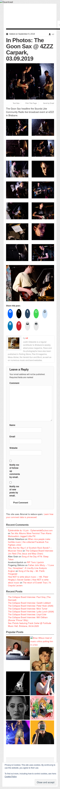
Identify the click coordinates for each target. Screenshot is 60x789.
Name (12, 425)
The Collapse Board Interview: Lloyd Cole (27, 614)
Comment (14, 383)
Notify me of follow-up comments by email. (14, 471)
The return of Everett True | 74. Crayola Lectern (29, 584)
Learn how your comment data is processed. (29, 516)
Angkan (11, 570)
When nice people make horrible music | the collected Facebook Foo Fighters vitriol (29, 541)
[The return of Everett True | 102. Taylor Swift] (18, 732)
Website (13, 447)
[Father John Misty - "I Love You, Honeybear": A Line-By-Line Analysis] (42, 708)
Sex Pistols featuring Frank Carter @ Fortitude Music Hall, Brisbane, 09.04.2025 (29, 624)
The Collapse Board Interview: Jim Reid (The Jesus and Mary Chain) (30, 552)
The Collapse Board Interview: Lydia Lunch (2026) (31, 611)
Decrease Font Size (7, 103)
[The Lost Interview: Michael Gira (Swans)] (42, 732)
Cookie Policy (11, 776)
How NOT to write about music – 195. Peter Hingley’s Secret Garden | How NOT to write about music (28, 579)
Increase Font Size (10, 103)
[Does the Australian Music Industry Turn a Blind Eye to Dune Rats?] (18, 683)
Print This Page (31, 103)
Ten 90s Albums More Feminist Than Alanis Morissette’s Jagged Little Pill (30, 535)
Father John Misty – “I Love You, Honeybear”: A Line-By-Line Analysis (31, 567)
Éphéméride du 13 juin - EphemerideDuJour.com (30, 530)
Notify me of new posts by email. (14, 491)
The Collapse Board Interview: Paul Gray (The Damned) (29, 598)
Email (12, 436)
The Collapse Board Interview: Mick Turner (27, 608)
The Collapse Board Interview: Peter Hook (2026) (30, 605)
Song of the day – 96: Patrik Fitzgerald (26, 572)
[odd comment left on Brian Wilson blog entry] (18, 648)
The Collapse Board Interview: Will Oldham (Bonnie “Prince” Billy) (28, 619)
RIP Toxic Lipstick (35, 562)
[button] (17, 127)
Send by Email (48, 103)
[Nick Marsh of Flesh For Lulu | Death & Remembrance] (42, 659)
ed (53, 34)
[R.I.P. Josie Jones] (18, 708)
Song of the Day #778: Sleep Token (28, 558)
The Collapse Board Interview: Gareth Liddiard (29, 602)
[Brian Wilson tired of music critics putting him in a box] (42, 641)
